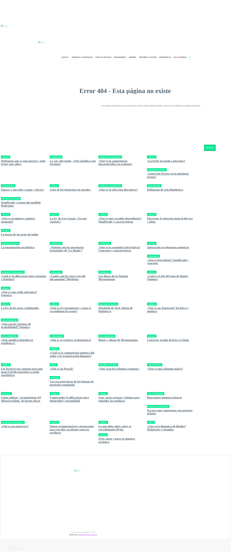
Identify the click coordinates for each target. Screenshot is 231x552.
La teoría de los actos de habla (19, 234)
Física (53, 365)
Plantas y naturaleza (158, 406)
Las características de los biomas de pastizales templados (72, 383)
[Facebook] (3, 467)
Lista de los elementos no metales (70, 189)
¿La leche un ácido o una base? (166, 160)
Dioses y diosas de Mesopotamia (118, 340)
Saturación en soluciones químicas (168, 247)
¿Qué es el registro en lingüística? (70, 340)
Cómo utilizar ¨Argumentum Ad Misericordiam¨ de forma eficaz (21, 399)
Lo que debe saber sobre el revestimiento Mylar (114, 428)
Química (152, 304)
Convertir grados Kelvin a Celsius (168, 340)
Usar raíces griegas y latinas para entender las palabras (119, 399)
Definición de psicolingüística (165, 189)
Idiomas (5, 230)
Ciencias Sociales (10, 243)
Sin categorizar (9, 320)
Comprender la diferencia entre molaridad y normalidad (69, 399)
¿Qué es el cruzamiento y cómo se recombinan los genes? (70, 309)
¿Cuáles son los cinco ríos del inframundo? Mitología (67, 277)
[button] (190, 57)
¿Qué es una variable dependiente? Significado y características (119, 220)
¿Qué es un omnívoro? (15, 426)
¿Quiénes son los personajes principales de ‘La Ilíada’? (67, 249)
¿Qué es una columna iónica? (165, 368)
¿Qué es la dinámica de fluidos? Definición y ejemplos (166, 428)
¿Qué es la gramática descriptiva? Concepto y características (119, 249)
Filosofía (6, 393)
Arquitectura (154, 365)
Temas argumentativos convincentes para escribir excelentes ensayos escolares (72, 429)
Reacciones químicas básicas (164, 397)
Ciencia (54, 186)
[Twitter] (14, 467)
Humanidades (8, 186)
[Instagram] (8, 467)
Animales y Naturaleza (110, 186)
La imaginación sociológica (17, 247)
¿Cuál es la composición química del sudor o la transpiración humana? (72, 354)
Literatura (56, 243)
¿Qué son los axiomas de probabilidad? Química (16, 325)
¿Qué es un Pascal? (61, 368)
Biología (55, 377)
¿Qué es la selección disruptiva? (118, 189)
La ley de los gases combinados (20, 308)
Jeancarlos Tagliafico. (87, 535)
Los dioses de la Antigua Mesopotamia (113, 277)
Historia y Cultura (157, 170)
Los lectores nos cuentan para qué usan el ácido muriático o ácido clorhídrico (22, 372)
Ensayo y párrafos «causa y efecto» (22, 189)
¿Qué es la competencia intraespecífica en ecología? (115, 162)
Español (54, 422)
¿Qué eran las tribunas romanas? (118, 368)
